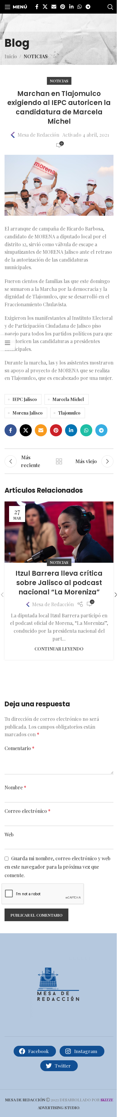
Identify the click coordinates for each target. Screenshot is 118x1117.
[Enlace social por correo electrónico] (53, 6)
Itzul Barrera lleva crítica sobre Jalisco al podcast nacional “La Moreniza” (59, 583)
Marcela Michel (68, 399)
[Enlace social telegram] (88, 6)
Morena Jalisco (27, 413)
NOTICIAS (36, 56)
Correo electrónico (28, 811)
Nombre (15, 787)
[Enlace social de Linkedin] (71, 6)
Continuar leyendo (59, 649)
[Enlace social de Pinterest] (62, 6)
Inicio (11, 56)
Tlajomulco (69, 413)
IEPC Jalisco (24, 399)
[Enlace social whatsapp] (79, 6)
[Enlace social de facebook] (37, 6)
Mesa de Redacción (38, 135)
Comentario (19, 748)
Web (9, 834)
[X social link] (45, 6)
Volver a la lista (59, 461)
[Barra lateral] (7, 342)
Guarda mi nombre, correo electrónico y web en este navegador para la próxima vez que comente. (57, 866)
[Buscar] (110, 7)
